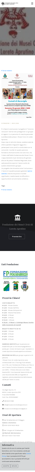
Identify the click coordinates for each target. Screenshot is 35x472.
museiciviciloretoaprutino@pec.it (15, 409)
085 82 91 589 (9, 401)
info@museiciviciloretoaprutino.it (15, 405)
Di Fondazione (5, 123)
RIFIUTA (14, 466)
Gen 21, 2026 (15, 123)
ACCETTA (6, 466)
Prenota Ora (16, 236)
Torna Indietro (7, 71)
